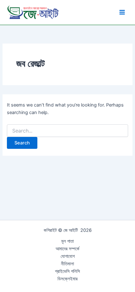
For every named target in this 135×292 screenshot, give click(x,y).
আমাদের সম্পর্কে (67, 249)
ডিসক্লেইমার (67, 279)
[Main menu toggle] (122, 12)
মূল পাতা (67, 241)
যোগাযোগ (68, 256)
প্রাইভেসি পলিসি (67, 271)
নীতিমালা (67, 264)
